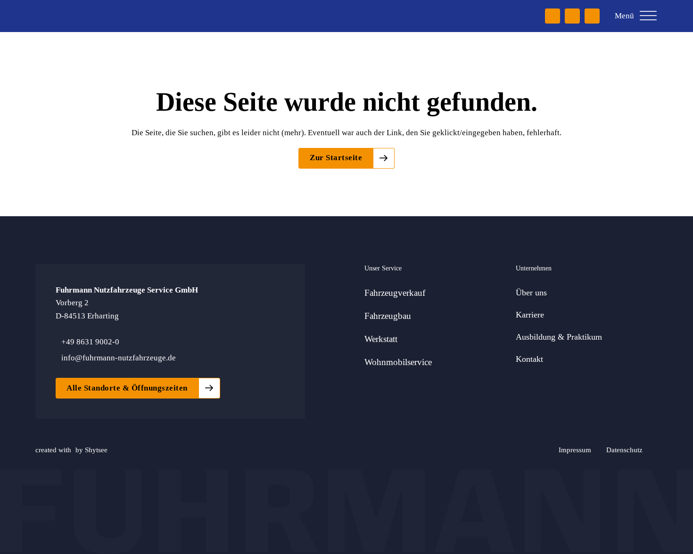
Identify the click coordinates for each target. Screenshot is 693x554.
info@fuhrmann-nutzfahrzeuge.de (118, 357)
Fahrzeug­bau (387, 316)
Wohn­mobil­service (398, 362)
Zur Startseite (336, 157)
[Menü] (648, 16)
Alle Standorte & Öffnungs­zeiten (127, 387)
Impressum (575, 450)
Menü (624, 15)
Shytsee (96, 450)
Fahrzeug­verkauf (394, 293)
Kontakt (529, 359)
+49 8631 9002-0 (90, 341)
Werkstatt (380, 339)
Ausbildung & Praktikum (559, 337)
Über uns (531, 292)
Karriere (530, 314)
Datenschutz (624, 450)
